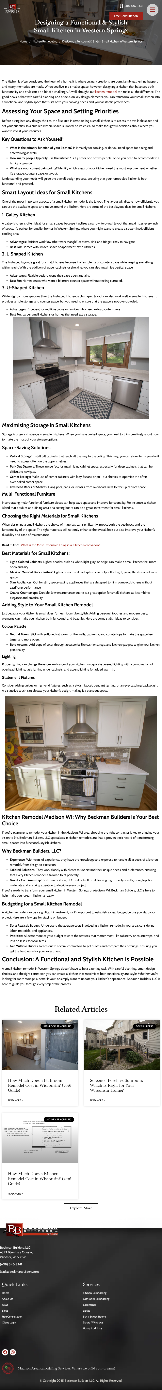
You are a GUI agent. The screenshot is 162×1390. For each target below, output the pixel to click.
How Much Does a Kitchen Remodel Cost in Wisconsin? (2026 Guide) (39, 1178)
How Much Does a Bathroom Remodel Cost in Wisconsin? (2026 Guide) (39, 1085)
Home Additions (92, 1328)
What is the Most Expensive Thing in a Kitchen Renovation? (60, 545)
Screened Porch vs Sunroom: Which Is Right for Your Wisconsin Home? (116, 1085)
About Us (7, 1299)
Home (23, 41)
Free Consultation (12, 1316)
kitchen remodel (106, 92)
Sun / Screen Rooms (94, 1316)
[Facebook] (5, 1352)
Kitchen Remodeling (44, 41)
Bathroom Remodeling (96, 1299)
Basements (89, 1304)
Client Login (9, 1322)
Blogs (5, 1310)
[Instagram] (13, 1352)
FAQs (5, 1304)
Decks (86, 1310)
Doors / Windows (93, 1322)
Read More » (15, 1100)
